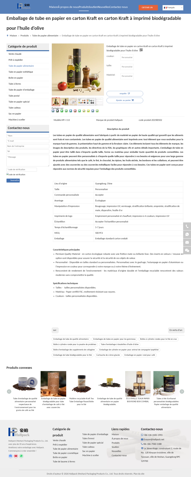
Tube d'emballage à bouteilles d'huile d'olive (120, 344)
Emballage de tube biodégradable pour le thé (72, 355)
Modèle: (58, 120)
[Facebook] (10, 456)
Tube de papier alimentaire (21, 66)
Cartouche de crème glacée (108, 355)
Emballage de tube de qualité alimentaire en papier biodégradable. (109, 402)
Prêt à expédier (16, 60)
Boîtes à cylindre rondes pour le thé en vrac (158, 339)
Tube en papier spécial (19, 102)
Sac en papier (15, 114)
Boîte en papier (16, 78)
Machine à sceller (17, 120)
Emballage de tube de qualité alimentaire (71, 339)
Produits (116, 443)
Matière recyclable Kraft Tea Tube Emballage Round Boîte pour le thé (81, 402)
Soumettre (14, 180)
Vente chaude (15, 54)
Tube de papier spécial (92, 443)
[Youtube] (16, 456)
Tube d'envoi (88, 438)
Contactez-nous (119, 455)
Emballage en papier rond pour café (139, 355)
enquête (123, 94)
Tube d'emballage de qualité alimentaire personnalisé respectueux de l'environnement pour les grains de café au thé (25, 404)
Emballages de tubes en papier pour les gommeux (114, 339)
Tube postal (14, 96)
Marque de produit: (105, 120)
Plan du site (139, 474)
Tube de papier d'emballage (21, 90)
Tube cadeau (15, 108)
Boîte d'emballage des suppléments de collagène (74, 350)
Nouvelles (116, 451)
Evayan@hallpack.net (154, 439)
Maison (115, 434)
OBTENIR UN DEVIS (147, 8)
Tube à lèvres (15, 84)
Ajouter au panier (123, 100)
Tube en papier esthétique (21, 72)
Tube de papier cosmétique (65, 453)
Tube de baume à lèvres (64, 462)
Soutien (115, 447)
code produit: (145, 120)
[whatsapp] (21, 456)
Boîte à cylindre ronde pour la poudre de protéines (74, 344)
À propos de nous (120, 439)
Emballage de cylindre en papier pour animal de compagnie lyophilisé (129, 350)
